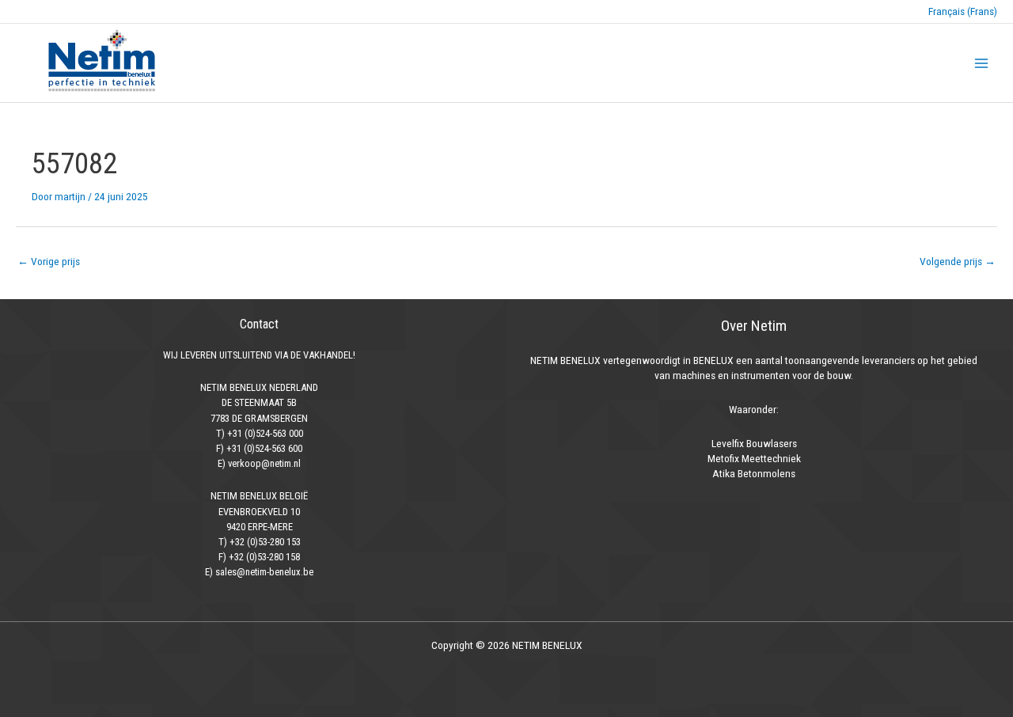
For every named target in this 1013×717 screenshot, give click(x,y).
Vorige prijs (48, 261)
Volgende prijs (958, 261)
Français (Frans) (962, 11)
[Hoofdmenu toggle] (982, 63)
